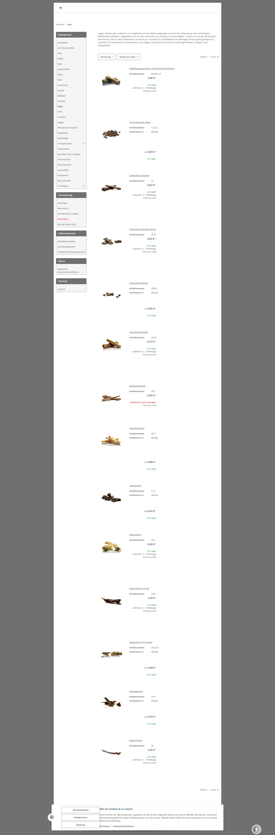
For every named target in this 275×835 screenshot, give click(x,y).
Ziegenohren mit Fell (139, 588)
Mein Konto (63, 208)
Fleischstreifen (65, 164)
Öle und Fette (64, 180)
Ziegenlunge (135, 485)
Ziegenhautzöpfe (137, 386)
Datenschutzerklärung (123, 826)
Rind (60, 53)
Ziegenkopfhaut (136, 428)
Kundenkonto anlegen (68, 213)
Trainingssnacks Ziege (140, 122)
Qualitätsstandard (66, 241)
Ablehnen (81, 825)
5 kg (191, 454)
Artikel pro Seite (127, 57)
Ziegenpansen (136, 691)
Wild (60, 79)
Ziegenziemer (135, 740)
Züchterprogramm (66, 246)
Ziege (60, 106)
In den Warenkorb (143, 108)
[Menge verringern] (131, 100)
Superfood (63, 133)
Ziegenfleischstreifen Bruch (142, 229)
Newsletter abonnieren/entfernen (68, 270)
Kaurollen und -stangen (69, 154)
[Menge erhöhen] (154, 100)
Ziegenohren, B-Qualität (140, 642)
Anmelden (62, 203)
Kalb (60, 64)
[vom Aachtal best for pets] (60, 8)
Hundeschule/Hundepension (71, 252)
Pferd (60, 74)
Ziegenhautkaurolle (138, 332)
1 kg (191, 140)
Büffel (60, 58)
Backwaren (63, 175)
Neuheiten (63, 42)
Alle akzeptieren (81, 810)
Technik (61, 289)
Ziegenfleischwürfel (138, 283)
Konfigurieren (81, 817)
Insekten (62, 117)
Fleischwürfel (64, 159)
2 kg (191, 144)
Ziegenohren (135, 534)
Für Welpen (63, 186)
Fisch (60, 111)
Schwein (62, 101)
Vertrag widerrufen (67, 224)
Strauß (61, 90)
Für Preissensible (66, 48)
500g (191, 136)
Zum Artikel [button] (142, 414)
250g (191, 437)
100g (191, 131)
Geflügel (61, 95)
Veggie (61, 122)
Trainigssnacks (65, 143)
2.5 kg (191, 450)
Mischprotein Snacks (67, 127)
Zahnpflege (63, 138)
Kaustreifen (63, 170)
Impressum (105, 826)
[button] (71, 143)
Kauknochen (63, 148)
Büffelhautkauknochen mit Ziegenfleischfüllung (152, 68)
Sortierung (105, 57)
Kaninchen (63, 85)
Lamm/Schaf (63, 69)
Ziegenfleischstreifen (139, 175)
